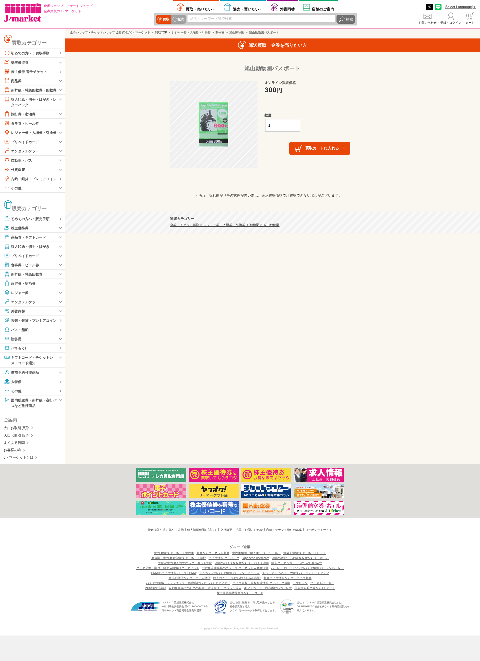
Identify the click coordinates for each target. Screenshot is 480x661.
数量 (268, 115)
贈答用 (16, 339)
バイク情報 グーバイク (223, 558)
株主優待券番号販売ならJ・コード (240, 593)
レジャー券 (19, 293)
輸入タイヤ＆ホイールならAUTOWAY (296, 563)
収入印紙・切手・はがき (30, 247)
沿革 (239, 530)
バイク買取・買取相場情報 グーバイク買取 (261, 583)
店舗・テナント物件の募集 (284, 530)
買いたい (248, 9)
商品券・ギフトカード (28, 237)
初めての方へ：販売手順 (30, 219)
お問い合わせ (427, 22)
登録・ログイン (450, 22)
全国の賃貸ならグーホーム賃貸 (189, 578)
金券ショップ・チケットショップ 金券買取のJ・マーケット (110, 32)
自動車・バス (21, 160)
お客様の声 (12, 450)
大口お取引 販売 (16, 435)
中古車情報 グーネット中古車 (174, 553)
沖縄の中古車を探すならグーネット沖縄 (185, 563)
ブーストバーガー (322, 583)
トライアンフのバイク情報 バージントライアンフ (295, 573)
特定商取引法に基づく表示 (166, 530)
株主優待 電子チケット (29, 72)
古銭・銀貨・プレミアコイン (33, 179)
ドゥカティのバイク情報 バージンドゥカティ (229, 573)
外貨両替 (287, 9)
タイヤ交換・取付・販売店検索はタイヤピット (167, 568)
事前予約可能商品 (25, 372)
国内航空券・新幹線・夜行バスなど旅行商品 (33, 402)
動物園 (220, 32)
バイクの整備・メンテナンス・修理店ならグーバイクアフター (188, 583)
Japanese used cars (255, 558)
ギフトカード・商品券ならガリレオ (268, 588)
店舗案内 (323, 9)
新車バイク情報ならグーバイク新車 (288, 578)
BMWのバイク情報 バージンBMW (173, 573)
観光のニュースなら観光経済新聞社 (237, 578)
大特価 (16, 381)
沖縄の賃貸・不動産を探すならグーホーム (300, 558)
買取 (166, 19)
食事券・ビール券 (25, 123)
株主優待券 (19, 62)
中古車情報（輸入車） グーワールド (256, 553)
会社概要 (226, 530)
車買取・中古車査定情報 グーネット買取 (178, 558)
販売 (181, 19)
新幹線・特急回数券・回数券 (33, 90)
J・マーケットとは (19, 457)
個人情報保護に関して (202, 530)
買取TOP (161, 32)
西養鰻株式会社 (155, 588)
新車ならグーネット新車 (213, 553)
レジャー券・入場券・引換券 (33, 133)
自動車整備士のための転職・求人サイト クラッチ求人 (205, 588)
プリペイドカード (25, 142)
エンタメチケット (25, 151)
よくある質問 (14, 443)
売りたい (201, 9)
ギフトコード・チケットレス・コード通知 (32, 360)
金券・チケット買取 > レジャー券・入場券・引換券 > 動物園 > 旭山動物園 (225, 225)
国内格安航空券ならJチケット (314, 588)
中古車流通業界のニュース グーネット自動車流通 (235, 568)
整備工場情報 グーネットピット (304, 553)
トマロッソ (300, 583)
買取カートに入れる (322, 148)
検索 (349, 19)
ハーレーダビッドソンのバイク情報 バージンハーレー (307, 568)
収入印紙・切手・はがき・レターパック (33, 102)
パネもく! (18, 348)
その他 (16, 188)
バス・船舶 (19, 330)
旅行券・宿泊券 (23, 114)
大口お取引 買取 (16, 428)
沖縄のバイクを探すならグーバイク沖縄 (242, 563)
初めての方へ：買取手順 (30, 53)
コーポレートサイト (318, 530)
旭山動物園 (236, 32)
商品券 (16, 81)
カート (470, 22)
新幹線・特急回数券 (26, 274)
